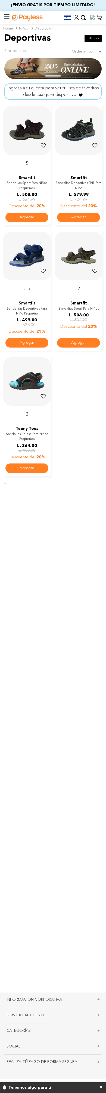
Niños (23, 28)
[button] (65, 17)
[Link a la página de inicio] (8, 29)
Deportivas (43, 28)
